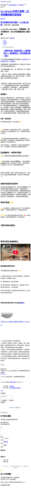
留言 (14, 382)
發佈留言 (3, 402)
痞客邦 (11, 382)
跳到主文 (3, 18)
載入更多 (3, 393)
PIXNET (6, 466)
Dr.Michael (3, 374)
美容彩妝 (12, 386)
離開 (8, 485)
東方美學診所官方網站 (9, 22)
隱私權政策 (25, 466)
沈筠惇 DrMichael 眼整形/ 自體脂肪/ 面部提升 (12, 321)
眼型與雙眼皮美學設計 (15, 388)
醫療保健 (12, 38)
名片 (4, 44)
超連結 (22, 302)
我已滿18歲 (3, 485)
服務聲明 (15, 467)
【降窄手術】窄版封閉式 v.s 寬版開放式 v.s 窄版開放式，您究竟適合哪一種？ (16, 53)
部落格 (5, 42)
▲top (2, 390)
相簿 (4, 41)
